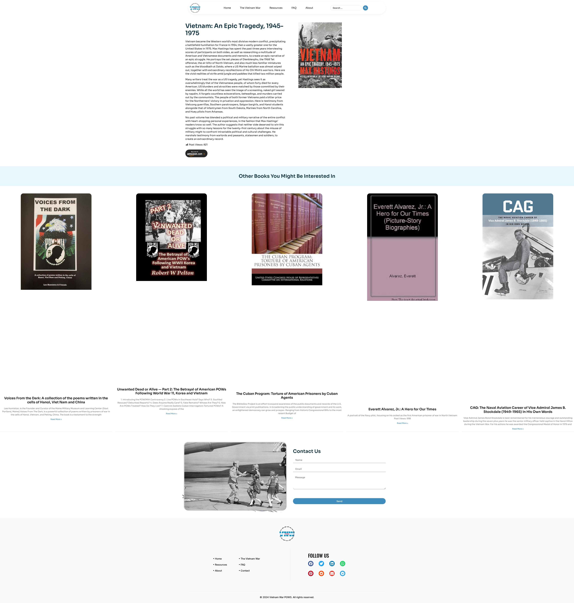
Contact (245, 570)
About (309, 7)
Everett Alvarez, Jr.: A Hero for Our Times (402, 409)
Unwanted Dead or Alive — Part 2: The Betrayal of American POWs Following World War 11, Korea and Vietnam (171, 391)
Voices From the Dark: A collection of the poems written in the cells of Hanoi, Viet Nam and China (56, 400)
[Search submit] (365, 7)
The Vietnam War (250, 7)
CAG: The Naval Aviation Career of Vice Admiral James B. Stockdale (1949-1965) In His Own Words (518, 410)
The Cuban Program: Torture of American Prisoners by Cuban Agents (287, 396)
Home (227, 7)
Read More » (56, 419)
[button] (310, 563)
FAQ (294, 7)
